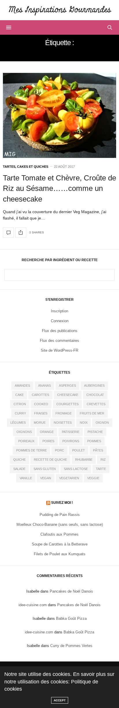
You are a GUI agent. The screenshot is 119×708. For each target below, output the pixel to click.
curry (20, 413)
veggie (93, 478)
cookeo (41, 404)
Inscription (59, 311)
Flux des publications (59, 331)
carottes (40, 395)
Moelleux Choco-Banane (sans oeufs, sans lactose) (59, 524)
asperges (67, 385)
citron (20, 404)
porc (59, 450)
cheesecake (67, 395)
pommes (94, 441)
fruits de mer (92, 413)
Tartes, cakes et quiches (25, 166)
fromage (63, 413)
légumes (18, 422)
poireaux (26, 441)
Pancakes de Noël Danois (71, 591)
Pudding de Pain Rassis (60, 514)
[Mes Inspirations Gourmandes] (59, 10)
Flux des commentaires (59, 340)
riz (103, 459)
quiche (19, 459)
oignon (102, 422)
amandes (22, 385)
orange (47, 432)
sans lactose (76, 469)
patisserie (70, 432)
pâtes (98, 450)
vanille (26, 478)
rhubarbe (83, 459)
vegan (45, 478)
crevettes (96, 404)
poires (48, 441)
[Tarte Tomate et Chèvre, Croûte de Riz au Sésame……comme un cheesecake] (59, 115)
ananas (44, 385)
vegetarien (69, 478)
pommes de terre (31, 450)
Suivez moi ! (62, 503)
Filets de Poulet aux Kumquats (59, 554)
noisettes (63, 422)
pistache (95, 432)
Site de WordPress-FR (59, 350)
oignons (24, 432)
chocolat (95, 395)
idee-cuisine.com (32, 605)
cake (19, 395)
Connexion (59, 321)
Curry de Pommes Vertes (71, 646)
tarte (101, 469)
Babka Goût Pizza (71, 618)
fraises (40, 413)
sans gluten (45, 469)
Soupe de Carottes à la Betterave (60, 544)
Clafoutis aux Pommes (59, 534)
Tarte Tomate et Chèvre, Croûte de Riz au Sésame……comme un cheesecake (59, 188)
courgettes (67, 404)
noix (84, 422)
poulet (78, 450)
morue (40, 422)
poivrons (70, 441)
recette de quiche (50, 459)
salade (19, 469)
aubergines (94, 385)
